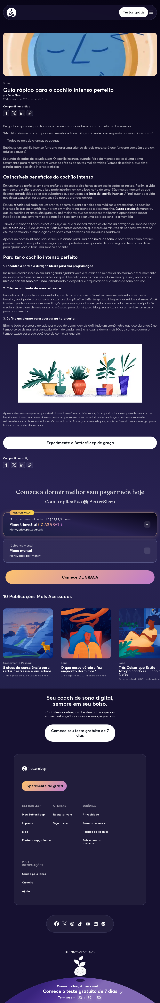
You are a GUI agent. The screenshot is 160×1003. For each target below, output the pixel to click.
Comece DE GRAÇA (80, 577)
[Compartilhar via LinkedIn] (22, 113)
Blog (25, 831)
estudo (18, 205)
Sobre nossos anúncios (92, 842)
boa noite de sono (101, 239)
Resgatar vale (62, 814)
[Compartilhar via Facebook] (6, 113)
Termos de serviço (95, 823)
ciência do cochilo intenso (104, 194)
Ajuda (26, 891)
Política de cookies (95, 831)
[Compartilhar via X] (14, 113)
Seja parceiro (62, 823)
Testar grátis (133, 12)
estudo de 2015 (19, 228)
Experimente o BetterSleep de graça (80, 442)
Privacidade (91, 814)
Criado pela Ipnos (34, 874)
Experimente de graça (44, 786)
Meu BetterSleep (33, 814)
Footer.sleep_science (36, 840)
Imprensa (28, 823)
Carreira (28, 882)
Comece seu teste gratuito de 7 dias (80, 733)
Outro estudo (125, 209)
